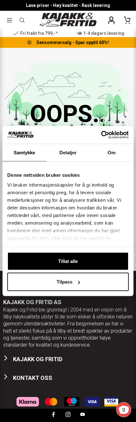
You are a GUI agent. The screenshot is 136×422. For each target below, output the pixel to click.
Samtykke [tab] (24, 152)
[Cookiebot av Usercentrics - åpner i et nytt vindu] (101, 135)
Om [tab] (111, 152)
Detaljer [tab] (68, 152)
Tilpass (64, 282)
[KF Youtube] (82, 415)
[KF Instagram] (68, 415)
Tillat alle (68, 261)
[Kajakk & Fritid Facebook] (53, 415)
